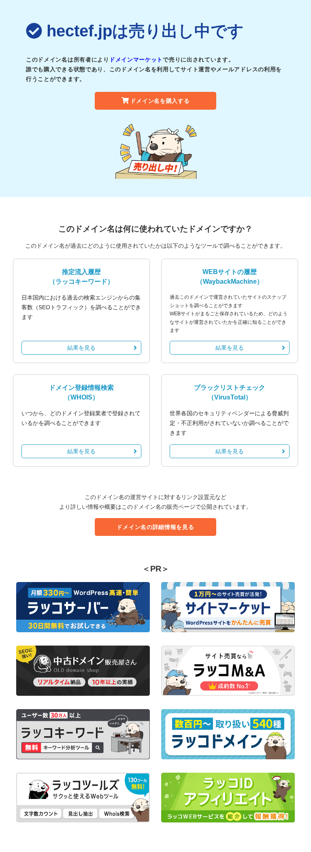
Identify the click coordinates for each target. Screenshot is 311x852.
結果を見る (81, 347)
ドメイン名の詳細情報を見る (155, 527)
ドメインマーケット (136, 59)
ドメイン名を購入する (160, 101)
